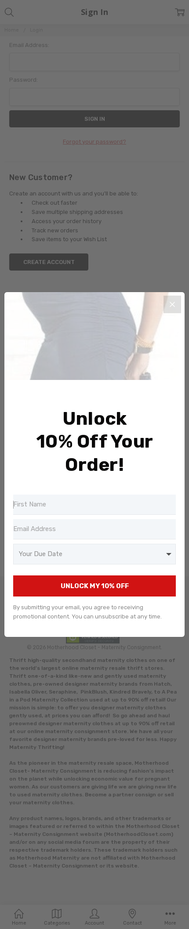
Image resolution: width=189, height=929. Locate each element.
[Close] (172, 304)
